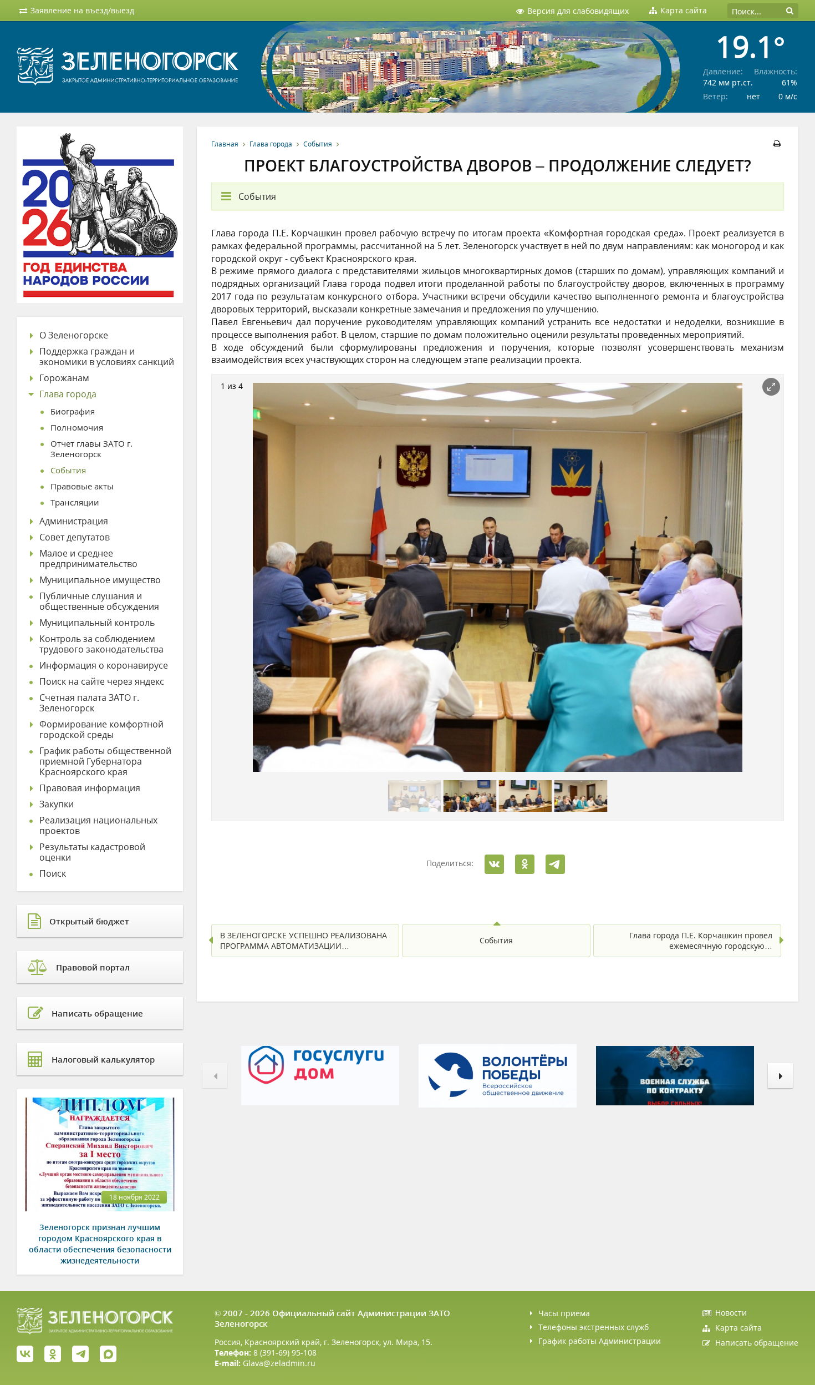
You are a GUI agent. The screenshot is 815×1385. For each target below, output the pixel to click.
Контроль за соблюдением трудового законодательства (101, 644)
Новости (731, 1312)
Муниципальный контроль (97, 623)
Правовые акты (82, 486)
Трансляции (74, 502)
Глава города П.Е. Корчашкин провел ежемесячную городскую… (700, 940)
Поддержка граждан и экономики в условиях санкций (106, 356)
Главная (224, 144)
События (317, 144)
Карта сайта (738, 1327)
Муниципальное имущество (100, 580)
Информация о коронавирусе (103, 665)
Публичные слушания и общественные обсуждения (99, 601)
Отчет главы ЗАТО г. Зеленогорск (91, 448)
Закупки (56, 804)
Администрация (73, 521)
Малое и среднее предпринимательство (88, 558)
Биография (72, 411)
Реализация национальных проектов (98, 825)
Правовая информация (89, 788)
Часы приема (564, 1313)
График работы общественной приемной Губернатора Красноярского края (105, 761)
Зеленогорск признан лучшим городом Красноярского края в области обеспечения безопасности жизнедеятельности (100, 1244)
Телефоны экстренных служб (593, 1327)
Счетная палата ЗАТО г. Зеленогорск (89, 703)
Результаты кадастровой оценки (92, 852)
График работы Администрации (599, 1341)
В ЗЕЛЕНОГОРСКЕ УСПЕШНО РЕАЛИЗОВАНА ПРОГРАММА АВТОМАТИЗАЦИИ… (303, 940)
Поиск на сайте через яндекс (101, 681)
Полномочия (76, 427)
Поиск (52, 873)
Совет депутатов (74, 537)
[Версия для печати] (778, 144)
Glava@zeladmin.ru (279, 1363)
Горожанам (64, 378)
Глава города (270, 144)
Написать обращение (756, 1342)
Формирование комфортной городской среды (101, 729)
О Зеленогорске (73, 335)
